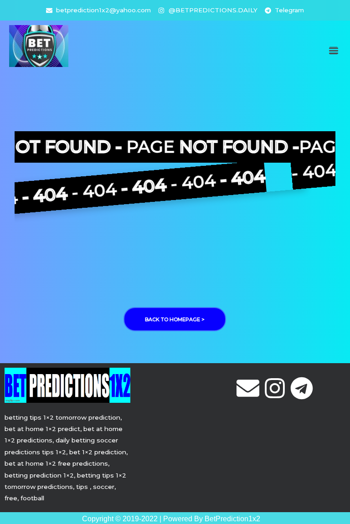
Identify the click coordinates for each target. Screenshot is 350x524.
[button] (333, 50)
